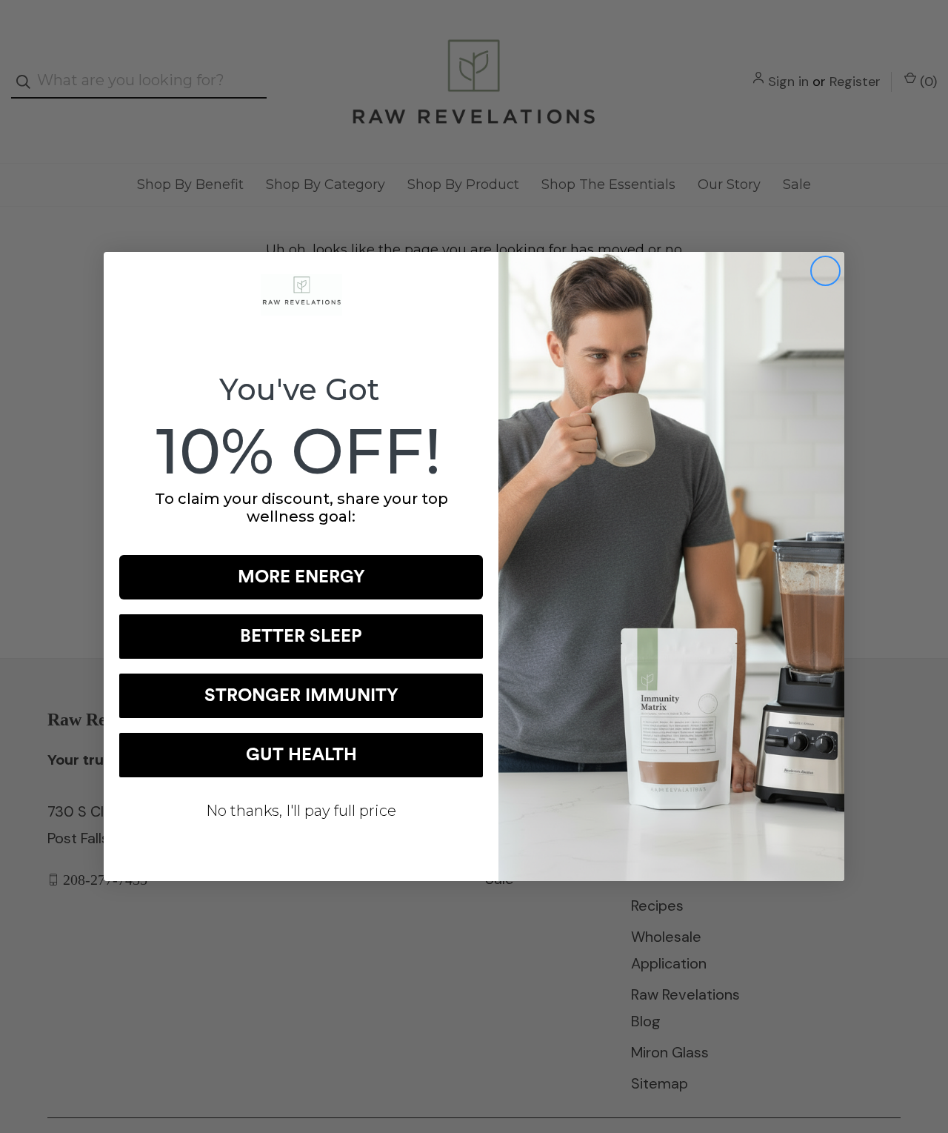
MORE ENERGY (301, 577)
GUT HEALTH (301, 755)
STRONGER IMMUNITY (301, 696)
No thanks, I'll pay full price (301, 811)
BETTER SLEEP (301, 636)
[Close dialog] (825, 271)
